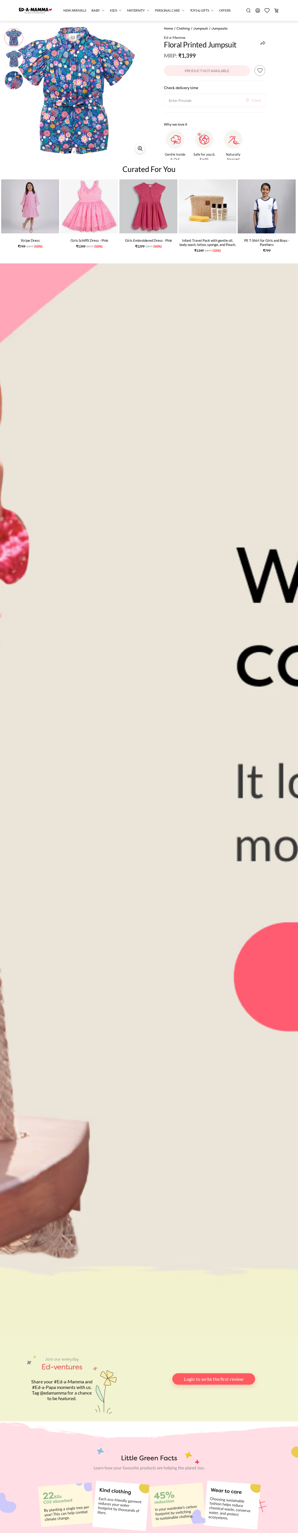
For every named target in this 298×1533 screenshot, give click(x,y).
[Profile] (258, 10)
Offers (224, 10)
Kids (113, 10)
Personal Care (167, 10)
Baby (95, 10)
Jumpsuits (219, 28)
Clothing (183, 28)
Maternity (136, 10)
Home (168, 28)
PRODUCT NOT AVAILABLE (207, 70)
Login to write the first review (213, 1379)
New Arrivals (74, 10)
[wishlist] (267, 10)
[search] (248, 10)
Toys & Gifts (199, 10)
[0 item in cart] (276, 10)
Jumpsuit (200, 28)
